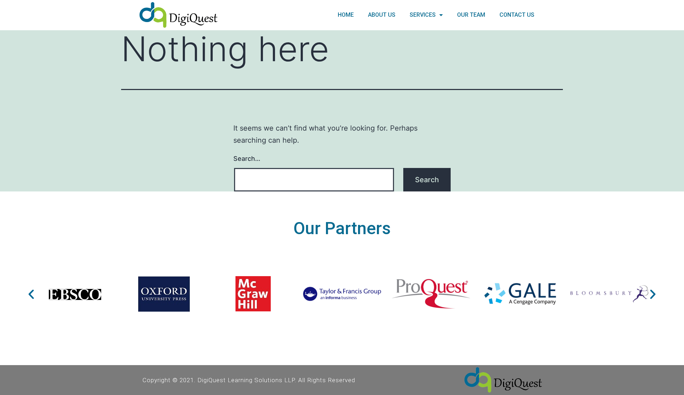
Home (346, 14)
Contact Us (516, 14)
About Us (381, 14)
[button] (31, 294)
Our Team (471, 14)
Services (423, 14)
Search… (246, 158)
